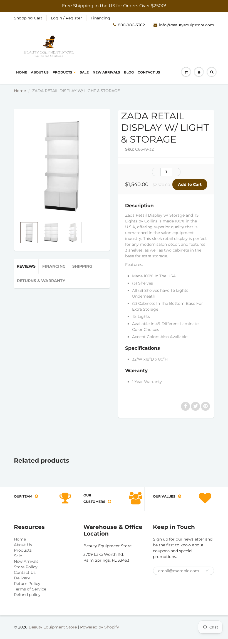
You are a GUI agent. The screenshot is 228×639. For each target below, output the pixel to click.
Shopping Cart (28, 18)
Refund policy (27, 594)
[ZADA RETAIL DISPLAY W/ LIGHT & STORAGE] (62, 166)
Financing (100, 18)
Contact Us (149, 72)
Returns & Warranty (41, 280)
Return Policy (27, 583)
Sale (84, 72)
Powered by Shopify (99, 627)
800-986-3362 (131, 24)
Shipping (82, 266)
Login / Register (66, 18)
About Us (40, 72)
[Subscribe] (207, 570)
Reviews (26, 266)
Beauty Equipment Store (53, 627)
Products (62, 72)
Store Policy (26, 566)
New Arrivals (106, 72)
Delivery (22, 577)
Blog (129, 72)
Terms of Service (30, 589)
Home (21, 72)
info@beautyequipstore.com (186, 24)
